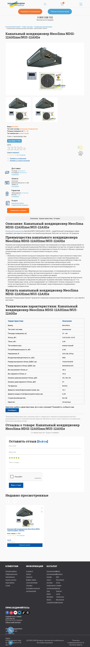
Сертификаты (10, 577)
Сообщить (12, 410)
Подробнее (15, 174)
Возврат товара (31, 580)
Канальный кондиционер (14, 231)
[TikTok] (23, 612)
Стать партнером (31, 582)
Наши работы (9, 582)
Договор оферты (75, 645)
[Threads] (27, 612)
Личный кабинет (11, 571)
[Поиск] (45, 4)
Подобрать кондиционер (30, 11)
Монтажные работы (18, 203)
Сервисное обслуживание (20, 205)
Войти (42, 441)
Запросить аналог (18, 210)
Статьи (7, 585)
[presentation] (7, 501)
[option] (18, 109)
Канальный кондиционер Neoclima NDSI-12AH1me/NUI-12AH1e (23, 530)
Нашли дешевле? (13, 152)
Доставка (29, 585)
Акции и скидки (10, 580)
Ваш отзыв (16, 485)
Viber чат (11, 634)
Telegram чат (12, 631)
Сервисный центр (11, 574)
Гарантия (29, 577)
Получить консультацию (60, 11)
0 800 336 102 (45, 17)
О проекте (29, 571)
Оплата (28, 574)
